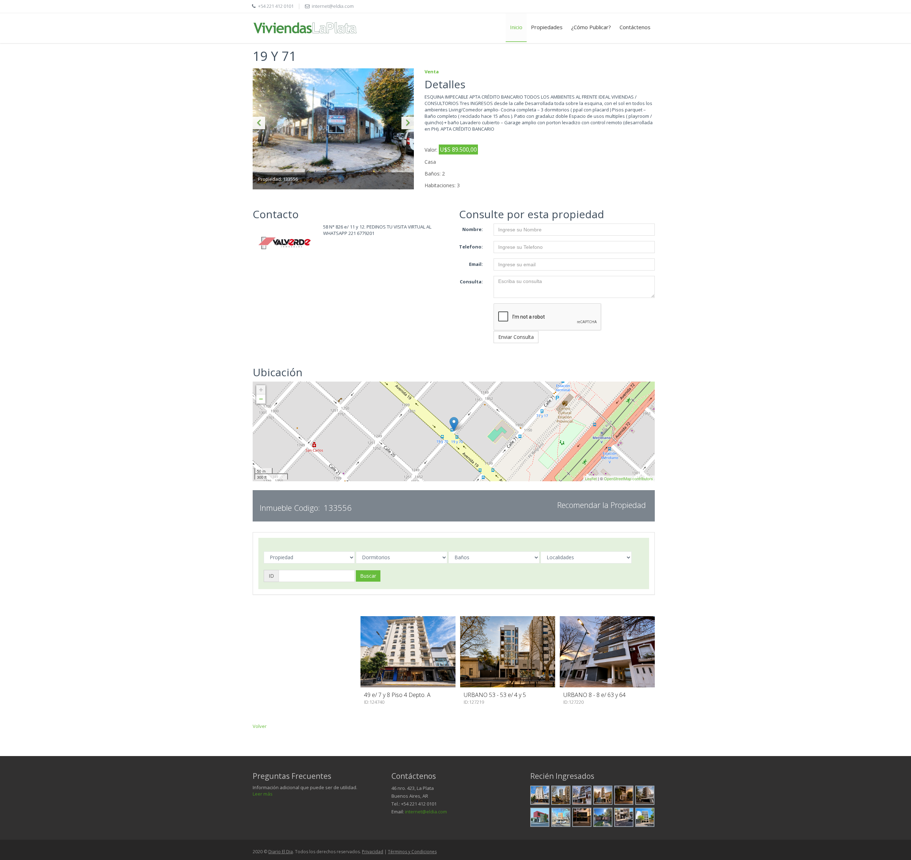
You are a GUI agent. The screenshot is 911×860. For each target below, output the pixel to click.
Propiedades (547, 27)
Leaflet (591, 478)
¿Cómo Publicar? (591, 27)
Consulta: (471, 281)
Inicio (516, 27)
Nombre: (472, 229)
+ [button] (261, 389)
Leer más (263, 794)
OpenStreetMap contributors (628, 478)
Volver (260, 726)
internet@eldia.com (426, 811)
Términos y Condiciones (412, 852)
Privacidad (372, 852)
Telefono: (471, 246)
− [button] (261, 399)
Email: (476, 264)
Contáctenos (635, 27)
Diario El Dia (280, 852)
